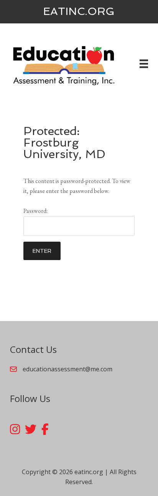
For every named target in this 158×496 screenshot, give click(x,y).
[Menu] (143, 63)
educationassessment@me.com (67, 369)
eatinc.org (79, 11)
